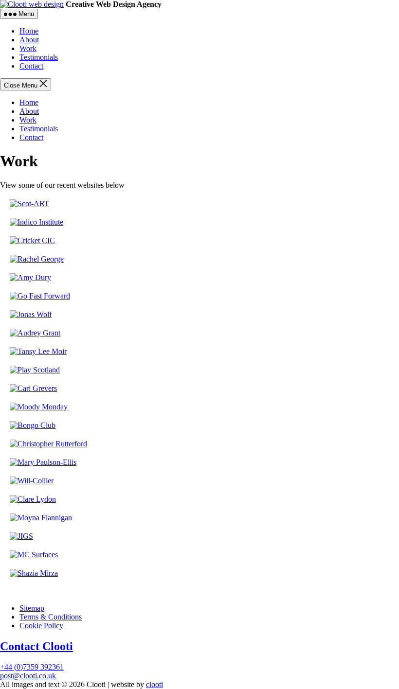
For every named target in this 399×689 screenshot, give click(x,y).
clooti (154, 684)
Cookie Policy (41, 625)
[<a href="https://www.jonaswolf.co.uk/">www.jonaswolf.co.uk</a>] (31, 314)
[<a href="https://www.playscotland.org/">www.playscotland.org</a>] (35, 370)
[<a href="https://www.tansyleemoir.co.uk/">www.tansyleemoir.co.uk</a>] (38, 351)
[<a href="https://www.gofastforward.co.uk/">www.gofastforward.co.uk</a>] (40, 296)
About (29, 39)
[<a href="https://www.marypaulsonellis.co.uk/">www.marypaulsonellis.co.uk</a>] (43, 462)
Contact (31, 66)
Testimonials (38, 57)
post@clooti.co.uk (28, 675)
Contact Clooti (36, 646)
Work (27, 48)
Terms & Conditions (50, 617)
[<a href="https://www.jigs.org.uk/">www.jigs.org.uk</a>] (21, 536)
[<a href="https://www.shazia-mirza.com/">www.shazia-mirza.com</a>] (34, 573)
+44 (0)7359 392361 (32, 667)
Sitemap (31, 608)
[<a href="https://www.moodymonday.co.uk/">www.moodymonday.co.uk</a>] (39, 407)
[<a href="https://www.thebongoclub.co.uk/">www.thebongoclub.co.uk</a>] (32, 425)
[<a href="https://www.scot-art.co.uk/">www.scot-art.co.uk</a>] (29, 203)
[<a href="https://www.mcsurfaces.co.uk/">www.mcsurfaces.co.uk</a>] (34, 554)
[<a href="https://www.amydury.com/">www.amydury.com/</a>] (30, 277)
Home (28, 31)
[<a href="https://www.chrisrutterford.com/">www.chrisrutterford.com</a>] (48, 444)
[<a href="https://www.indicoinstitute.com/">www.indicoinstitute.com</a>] (36, 222)
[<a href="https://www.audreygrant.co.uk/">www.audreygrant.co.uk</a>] (35, 333)
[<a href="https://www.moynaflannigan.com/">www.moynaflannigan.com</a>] (41, 517)
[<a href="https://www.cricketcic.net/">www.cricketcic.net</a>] (32, 240)
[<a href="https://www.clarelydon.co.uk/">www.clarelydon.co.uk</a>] (33, 499)
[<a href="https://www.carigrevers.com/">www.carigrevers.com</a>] (33, 388)
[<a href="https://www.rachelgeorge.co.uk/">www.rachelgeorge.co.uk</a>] (37, 259)
